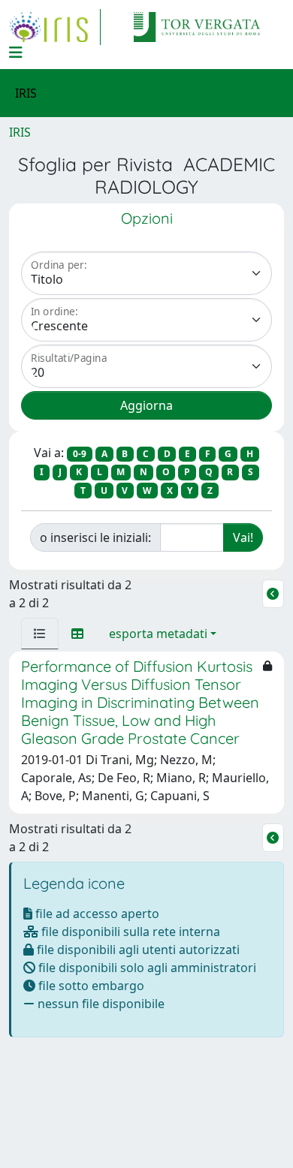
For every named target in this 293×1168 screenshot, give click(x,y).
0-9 (79, 453)
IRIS (20, 132)
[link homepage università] (197, 27)
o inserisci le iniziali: (95, 537)
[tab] (40, 633)
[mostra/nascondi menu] (16, 52)
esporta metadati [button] (158, 633)
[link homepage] (55, 27)
